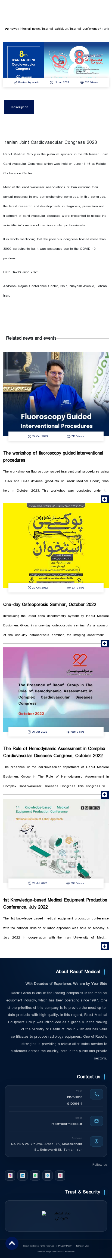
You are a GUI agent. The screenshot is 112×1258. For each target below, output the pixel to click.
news (14, 28)
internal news (30, 28)
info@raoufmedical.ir (66, 1123)
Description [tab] (19, 107)
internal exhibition (55, 28)
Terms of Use (82, 1246)
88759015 (74, 1097)
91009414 (74, 1103)
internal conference (84, 28)
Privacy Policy (65, 1246)
